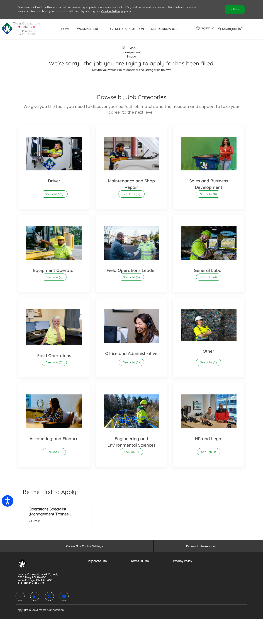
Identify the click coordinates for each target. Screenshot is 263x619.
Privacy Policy (182, 561)
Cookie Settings (112, 11)
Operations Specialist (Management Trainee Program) (49, 511)
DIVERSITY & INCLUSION (126, 29)
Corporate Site (96, 561)
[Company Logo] (32, 29)
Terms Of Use (140, 561)
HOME (65, 29)
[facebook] (20, 596)
